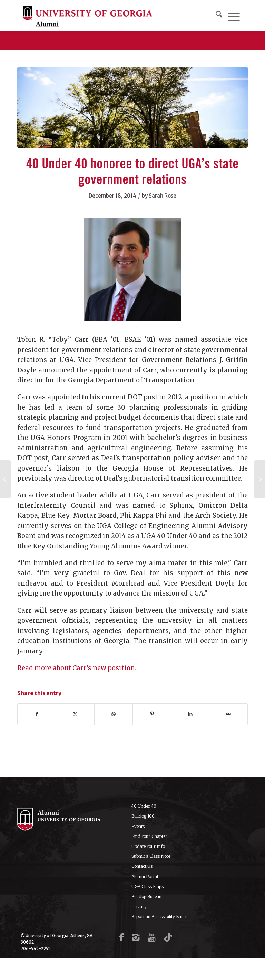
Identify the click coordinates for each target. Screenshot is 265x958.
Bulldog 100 (143, 816)
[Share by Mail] (228, 714)
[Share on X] (75, 714)
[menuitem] (219, 15)
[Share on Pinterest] (152, 714)
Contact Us (142, 866)
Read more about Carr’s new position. (76, 668)
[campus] (132, 107)
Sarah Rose (162, 195)
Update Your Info (148, 846)
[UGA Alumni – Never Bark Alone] (87, 15)
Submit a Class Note (150, 856)
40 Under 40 (143, 806)
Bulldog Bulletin (146, 896)
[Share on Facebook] (37, 714)
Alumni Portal (144, 876)
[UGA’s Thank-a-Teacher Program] (5, 479)
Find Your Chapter (149, 836)
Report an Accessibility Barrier (160, 916)
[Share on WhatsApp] (113, 714)
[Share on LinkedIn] (190, 714)
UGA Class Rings (147, 886)
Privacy (139, 906)
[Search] (219, 15)
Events (138, 826)
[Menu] (234, 15)
